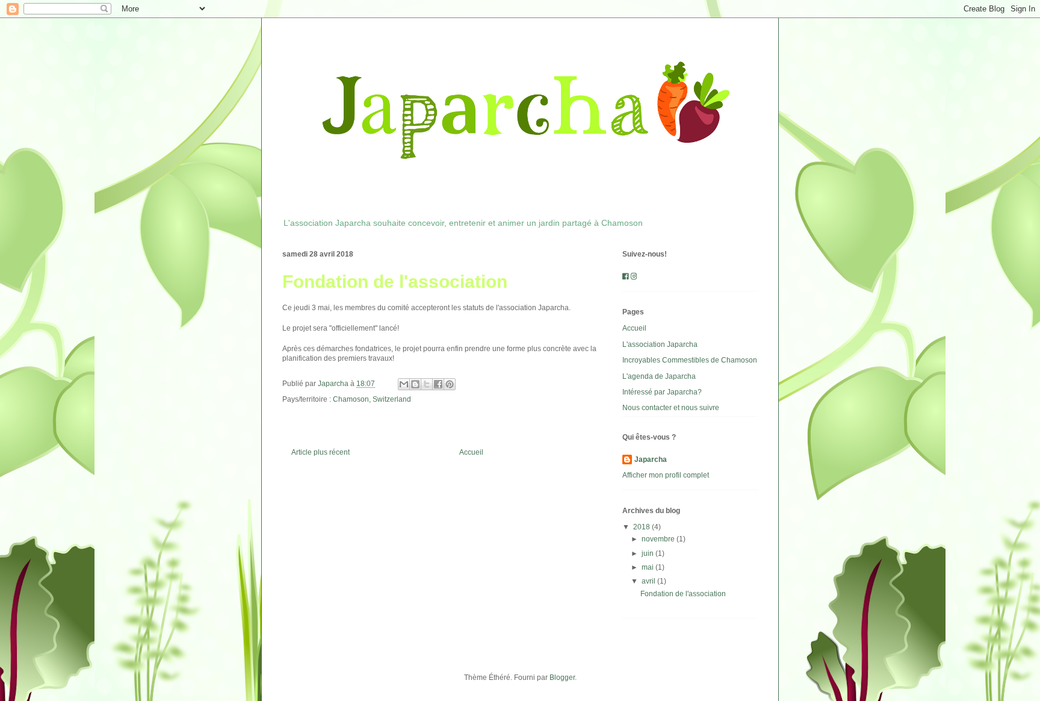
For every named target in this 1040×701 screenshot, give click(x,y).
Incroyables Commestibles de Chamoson (689, 360)
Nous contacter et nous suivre (670, 407)
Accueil (471, 452)
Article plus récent (320, 452)
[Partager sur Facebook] (438, 384)
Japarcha (650, 459)
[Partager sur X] (427, 384)
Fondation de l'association (683, 594)
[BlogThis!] (415, 384)
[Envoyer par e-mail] (404, 384)
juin (648, 553)
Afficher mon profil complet (665, 475)
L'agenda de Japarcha (659, 376)
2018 (642, 527)
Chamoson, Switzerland (372, 399)
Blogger (562, 677)
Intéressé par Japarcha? (662, 392)
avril (649, 581)
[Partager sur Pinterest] (450, 384)
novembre (659, 539)
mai (648, 567)
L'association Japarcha (660, 344)
